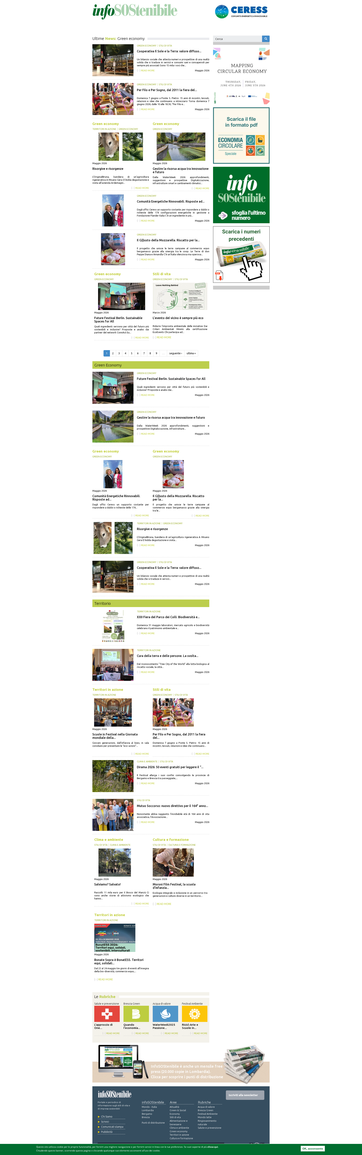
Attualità (174, 1106)
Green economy (146, 45)
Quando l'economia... (131, 1026)
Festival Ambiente (192, 1003)
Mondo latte (205, 1117)
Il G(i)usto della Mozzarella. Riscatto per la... (168, 240)
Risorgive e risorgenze (107, 168)
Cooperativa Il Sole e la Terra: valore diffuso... (169, 51)
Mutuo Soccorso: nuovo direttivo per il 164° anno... (172, 806)
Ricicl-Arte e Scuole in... (190, 1026)
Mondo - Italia (149, 1106)
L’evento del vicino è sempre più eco (178, 318)
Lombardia (148, 1110)
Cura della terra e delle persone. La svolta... (167, 655)
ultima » (191, 353)
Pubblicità (106, 1131)
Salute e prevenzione (106, 1003)
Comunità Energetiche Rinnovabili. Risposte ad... (171, 201)
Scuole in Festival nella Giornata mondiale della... (115, 736)
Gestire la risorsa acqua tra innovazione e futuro (171, 417)
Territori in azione (104, 129)
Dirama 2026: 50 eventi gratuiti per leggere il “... (170, 767)
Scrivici (105, 1121)
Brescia (146, 1117)
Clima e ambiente (147, 761)
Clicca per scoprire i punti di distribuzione (187, 1077)
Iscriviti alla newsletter (243, 1095)
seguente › (175, 353)
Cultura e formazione (171, 840)
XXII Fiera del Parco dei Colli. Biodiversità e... (168, 617)
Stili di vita (165, 45)
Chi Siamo (106, 1116)
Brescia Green (131, 1003)
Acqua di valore (162, 1003)
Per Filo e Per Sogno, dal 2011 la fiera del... (167, 90)
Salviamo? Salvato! (107, 884)
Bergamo (147, 1113)
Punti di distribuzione (153, 1122)
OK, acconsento (312, 1148)
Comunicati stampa (112, 1126)
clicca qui (212, 1146)
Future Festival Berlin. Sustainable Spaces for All (171, 378)
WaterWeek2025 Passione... (164, 1026)
